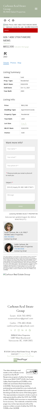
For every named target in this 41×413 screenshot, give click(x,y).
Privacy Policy (24, 354)
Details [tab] (6, 63)
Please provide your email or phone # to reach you (19, 174)
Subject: (9, 182)
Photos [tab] (13, 63)
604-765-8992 (9, 237)
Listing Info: (9, 99)
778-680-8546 (19, 249)
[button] (11, 330)
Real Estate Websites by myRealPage (20, 356)
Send (20, 206)
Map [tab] (19, 63)
